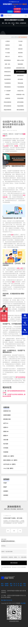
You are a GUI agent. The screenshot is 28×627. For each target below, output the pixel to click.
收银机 (20, 45)
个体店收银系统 (20, 87)
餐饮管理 (20, 52)
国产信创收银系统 (23, 37)
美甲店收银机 (20, 102)
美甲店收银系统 (7, 106)
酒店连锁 (20, 48)
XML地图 (23, 603)
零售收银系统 (7, 87)
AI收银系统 (7, 98)
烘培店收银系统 (7, 102)
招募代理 (18, 9)
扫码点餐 (5, 197)
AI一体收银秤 (7, 90)
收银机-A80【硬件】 (9, 456)
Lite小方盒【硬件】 (8, 468)
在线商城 (5, 452)
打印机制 (5, 448)
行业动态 (20, 41)
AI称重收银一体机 (20, 94)
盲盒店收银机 (20, 106)
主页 (12, 37)
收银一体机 (7, 64)
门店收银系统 (7, 83)
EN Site (10, 11)
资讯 (16, 37)
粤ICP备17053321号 (6, 600)
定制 (12, 234)
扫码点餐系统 (7, 68)
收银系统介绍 (7, 411)
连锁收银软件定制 (20, 68)
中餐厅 (5, 483)
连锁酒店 (5, 495)
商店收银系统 (7, 79)
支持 (24, 195)
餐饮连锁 (7, 48)
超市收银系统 (7, 75)
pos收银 (6, 146)
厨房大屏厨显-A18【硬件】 (10, 460)
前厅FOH (5, 423)
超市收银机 (20, 79)
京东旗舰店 (17, 11)
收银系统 (7, 45)
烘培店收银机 (20, 98)
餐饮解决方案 (7, 419)
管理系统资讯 (7, 71)
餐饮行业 (20, 56)
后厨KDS (5, 427)
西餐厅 (5, 487)
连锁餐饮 (5, 491)
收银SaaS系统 (20, 60)
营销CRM (5, 431)
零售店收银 (20, 83)
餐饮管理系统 (7, 60)
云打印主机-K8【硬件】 (9, 464)
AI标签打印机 (20, 90)
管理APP (5, 435)
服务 (13, 282)
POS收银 (7, 52)
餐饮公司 (7, 56)
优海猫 (16, 146)
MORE (14, 531)
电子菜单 (5, 444)
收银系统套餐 (7, 415)
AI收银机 (7, 94)
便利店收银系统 (20, 109)
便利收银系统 (20, 75)
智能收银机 (20, 64)
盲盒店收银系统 (7, 109)
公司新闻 (7, 41)
